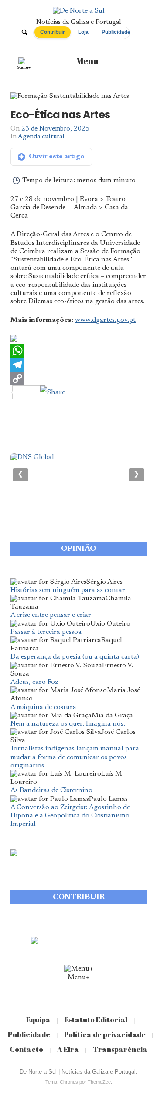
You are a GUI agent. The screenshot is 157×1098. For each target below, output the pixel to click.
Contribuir (52, 32)
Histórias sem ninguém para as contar (67, 590)
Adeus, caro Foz (34, 682)
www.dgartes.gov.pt (105, 320)
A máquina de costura (43, 707)
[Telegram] (78, 365)
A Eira (68, 1049)
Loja (83, 32)
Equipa (38, 1019)
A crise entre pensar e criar (50, 615)
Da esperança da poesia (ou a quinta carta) (74, 656)
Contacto (26, 1049)
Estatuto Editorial (96, 1019)
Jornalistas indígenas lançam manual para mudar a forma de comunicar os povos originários (74, 757)
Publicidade (116, 32)
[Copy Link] (78, 378)
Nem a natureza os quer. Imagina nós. (67, 723)
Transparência (120, 1049)
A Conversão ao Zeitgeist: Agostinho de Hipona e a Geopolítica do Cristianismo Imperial (70, 815)
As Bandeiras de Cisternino (51, 790)
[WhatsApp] (78, 351)
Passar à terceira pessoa (46, 632)
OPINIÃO (78, 549)
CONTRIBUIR (79, 897)
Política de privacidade (105, 1034)
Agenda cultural (41, 137)
